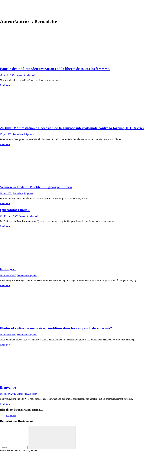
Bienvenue (8, 387)
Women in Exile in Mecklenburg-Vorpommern (36, 187)
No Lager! (8, 269)
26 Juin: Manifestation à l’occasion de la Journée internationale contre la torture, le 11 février (72, 128)
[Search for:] (14, 447)
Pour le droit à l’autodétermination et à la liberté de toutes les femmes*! (55, 69)
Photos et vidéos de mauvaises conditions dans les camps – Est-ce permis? (56, 328)
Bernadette (21, 75)
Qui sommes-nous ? (15, 210)
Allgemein (31, 75)
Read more (5, 85)
